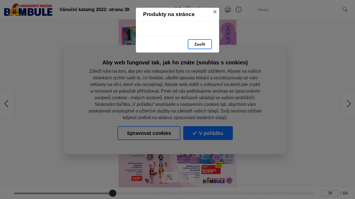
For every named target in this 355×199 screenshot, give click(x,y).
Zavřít (199, 44)
